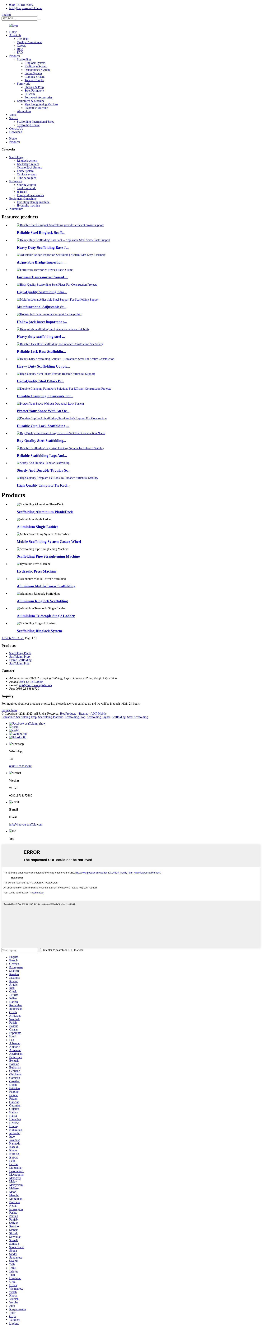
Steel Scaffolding (137, 717)
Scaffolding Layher (98, 717)
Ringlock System (35, 62)
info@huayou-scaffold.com (25, 8)
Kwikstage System (36, 66)
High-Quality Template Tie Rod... (43, 485)
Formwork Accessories (38, 97)
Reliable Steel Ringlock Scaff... (41, 233)
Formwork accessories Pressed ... (42, 277)
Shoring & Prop (34, 87)
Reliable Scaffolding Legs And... (42, 456)
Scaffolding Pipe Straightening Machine (48, 556)
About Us (15, 35)
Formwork (23, 83)
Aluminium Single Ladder (37, 527)
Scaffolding (24, 59)
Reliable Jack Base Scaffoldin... (41, 352)
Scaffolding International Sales (35, 121)
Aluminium (24, 111)
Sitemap (83, 713)
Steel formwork (26, 188)
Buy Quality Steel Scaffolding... (41, 441)
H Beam (30, 94)
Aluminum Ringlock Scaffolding (42, 601)
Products (14, 56)
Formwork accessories (30, 195)
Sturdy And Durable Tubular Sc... (44, 470)
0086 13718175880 (21, 4)
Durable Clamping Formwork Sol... (45, 396)
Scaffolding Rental (28, 125)
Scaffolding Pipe (19, 663)
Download (15, 132)
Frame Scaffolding (20, 660)
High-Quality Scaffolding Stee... (42, 292)
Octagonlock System (37, 69)
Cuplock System (34, 76)
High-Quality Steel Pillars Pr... (40, 381)
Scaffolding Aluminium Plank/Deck (45, 512)
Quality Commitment (29, 42)
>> (22, 638)
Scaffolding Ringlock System (39, 631)
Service (13, 118)
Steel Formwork (34, 90)
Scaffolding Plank (20, 653)
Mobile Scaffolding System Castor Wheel (49, 542)
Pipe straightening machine (33, 202)
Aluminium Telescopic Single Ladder (46, 616)
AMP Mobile (98, 713)
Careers (21, 45)
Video (12, 114)
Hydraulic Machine (36, 107)
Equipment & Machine (30, 100)
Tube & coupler (26, 177)
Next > (16, 638)
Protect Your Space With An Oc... (43, 411)
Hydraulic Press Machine (36, 571)
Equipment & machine (22, 198)
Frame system (25, 171)
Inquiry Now (9, 710)
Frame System (33, 73)
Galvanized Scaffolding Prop (19, 717)
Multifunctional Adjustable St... (41, 307)
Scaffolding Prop (19, 656)
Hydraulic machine (28, 205)
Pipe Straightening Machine (41, 104)
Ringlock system (27, 160)
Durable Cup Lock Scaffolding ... (43, 426)
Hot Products (68, 713)
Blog (20, 49)
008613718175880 (20, 766)
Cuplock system (26, 174)
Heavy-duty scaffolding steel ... (41, 337)
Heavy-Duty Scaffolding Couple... (43, 366)
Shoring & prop (26, 184)
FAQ (20, 52)
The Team (23, 38)
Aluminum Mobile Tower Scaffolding (46, 586)
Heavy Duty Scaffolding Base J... (43, 247)
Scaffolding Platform (50, 717)
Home (13, 31)
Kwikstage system (28, 164)
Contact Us (16, 128)
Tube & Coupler (34, 80)
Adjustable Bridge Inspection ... (41, 262)
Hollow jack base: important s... (42, 322)
